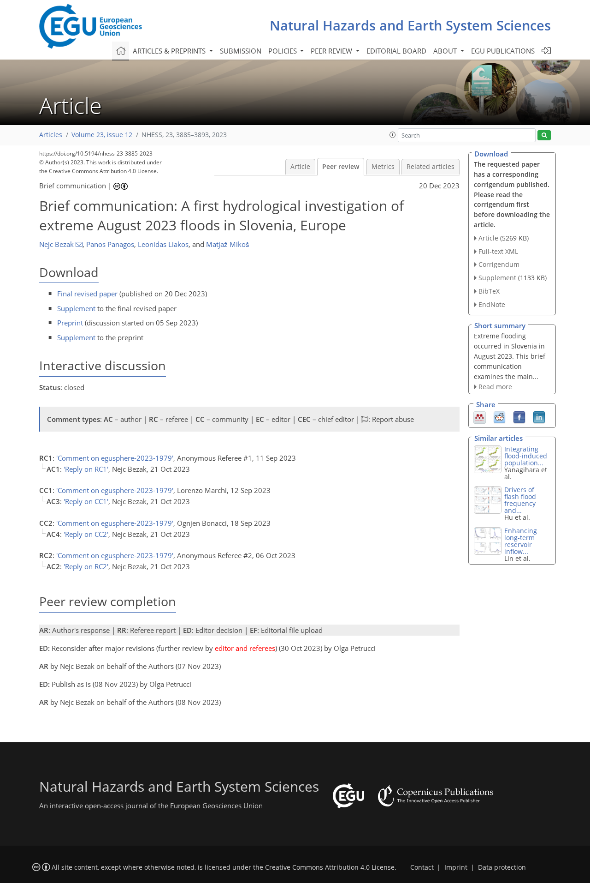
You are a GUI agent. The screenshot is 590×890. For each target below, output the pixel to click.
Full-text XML (498, 251)
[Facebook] (519, 416)
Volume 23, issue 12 (101, 135)
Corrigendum (498, 264)
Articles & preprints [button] (170, 50)
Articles (50, 135)
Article (300, 166)
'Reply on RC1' (86, 469)
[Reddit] (499, 416)
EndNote (491, 304)
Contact (422, 867)
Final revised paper (87, 293)
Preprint (70, 322)
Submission (240, 50)
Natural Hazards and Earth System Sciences (410, 25)
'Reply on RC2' (86, 566)
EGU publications (503, 50)
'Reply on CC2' (86, 534)
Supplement (76, 308)
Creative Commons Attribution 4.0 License (330, 867)
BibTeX (489, 291)
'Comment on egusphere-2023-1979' (114, 458)
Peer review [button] (332, 50)
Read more (495, 386)
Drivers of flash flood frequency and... (520, 500)
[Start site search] (544, 135)
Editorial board (396, 50)
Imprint (455, 867)
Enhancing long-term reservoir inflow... (520, 541)
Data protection (502, 867)
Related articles (430, 166)
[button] (392, 135)
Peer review (340, 166)
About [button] (446, 50)
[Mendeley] (479, 416)
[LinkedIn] (539, 416)
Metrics (383, 166)
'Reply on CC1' (86, 501)
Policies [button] (283, 50)
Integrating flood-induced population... (525, 456)
